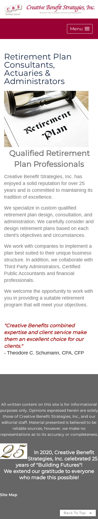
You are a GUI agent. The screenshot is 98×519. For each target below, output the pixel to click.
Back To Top (75, 513)
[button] (80, 29)
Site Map (8, 494)
